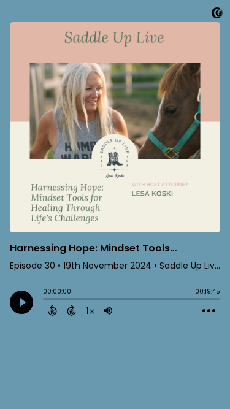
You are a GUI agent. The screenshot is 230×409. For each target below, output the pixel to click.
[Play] (21, 302)
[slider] (46, 300)
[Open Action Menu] (208, 311)
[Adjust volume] (108, 310)
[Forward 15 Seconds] (71, 310)
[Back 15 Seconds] (52, 310)
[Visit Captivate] (217, 15)
